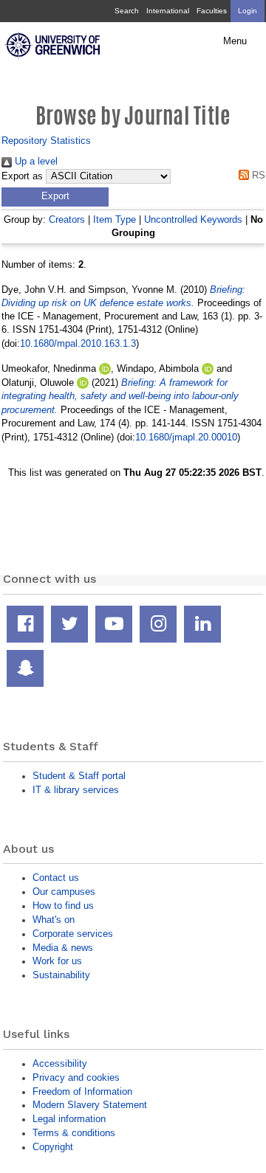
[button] (55, 197)
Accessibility (60, 1063)
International (167, 11)
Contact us (56, 877)
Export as (22, 176)
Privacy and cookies (76, 1077)
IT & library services (76, 789)
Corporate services (73, 933)
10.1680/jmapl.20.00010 (186, 437)
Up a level (35, 161)
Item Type (114, 219)
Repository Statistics (46, 140)
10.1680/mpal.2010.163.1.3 (78, 343)
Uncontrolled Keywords (193, 219)
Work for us (57, 960)
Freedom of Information (82, 1091)
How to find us (63, 905)
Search (127, 11)
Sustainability (61, 974)
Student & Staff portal (79, 775)
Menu (235, 41)
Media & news (63, 947)
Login (247, 11)
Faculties (212, 11)
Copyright (53, 1146)
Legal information (69, 1118)
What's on (54, 919)
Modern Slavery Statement (90, 1104)
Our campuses (64, 891)
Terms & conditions (74, 1132)
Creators (67, 219)
